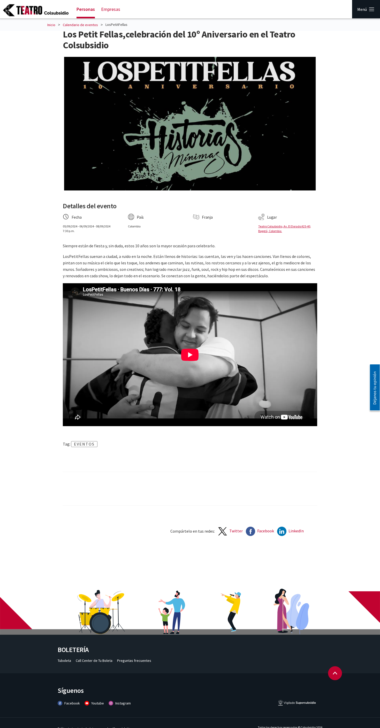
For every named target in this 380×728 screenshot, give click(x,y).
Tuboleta (65, 660)
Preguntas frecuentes (134, 660)
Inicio (51, 24)
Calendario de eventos (80, 24)
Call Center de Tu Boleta (94, 660)
